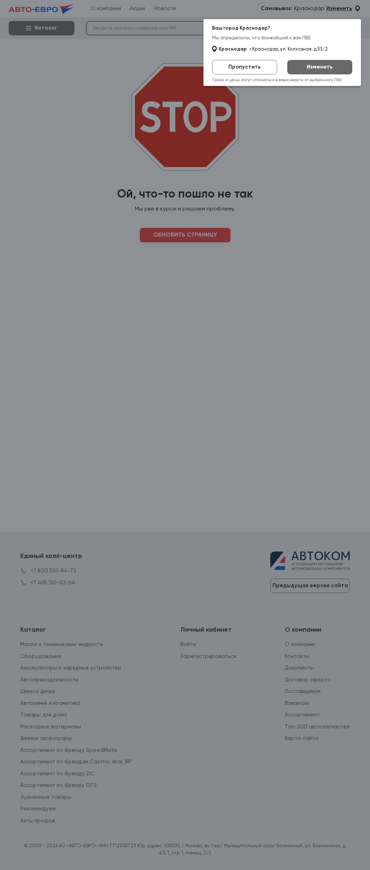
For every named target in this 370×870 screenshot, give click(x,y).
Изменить (320, 67)
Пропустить (244, 67)
